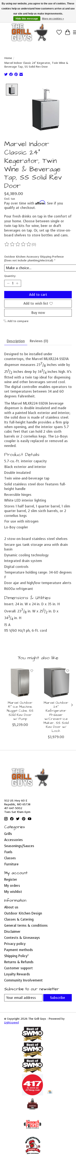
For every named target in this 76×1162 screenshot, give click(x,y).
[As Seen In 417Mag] (32, 1094)
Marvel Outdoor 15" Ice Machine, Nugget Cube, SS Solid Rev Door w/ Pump (20, 710)
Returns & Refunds (19, 962)
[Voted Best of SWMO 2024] (32, 1072)
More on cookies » (53, 18)
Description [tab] (16, 341)
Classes (10, 858)
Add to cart (38, 294)
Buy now (38, 312)
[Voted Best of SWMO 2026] (32, 1040)
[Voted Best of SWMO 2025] (32, 1056)
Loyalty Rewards (17, 974)
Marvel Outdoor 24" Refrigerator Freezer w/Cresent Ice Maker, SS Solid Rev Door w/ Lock (56, 716)
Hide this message (27, 18)
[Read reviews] (18, 244)
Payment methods (18, 950)
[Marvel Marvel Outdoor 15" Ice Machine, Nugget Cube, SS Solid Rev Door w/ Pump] (20, 682)
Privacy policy (15, 944)
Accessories (13, 840)
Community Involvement (23, 980)
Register (10, 879)
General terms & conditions (26, 925)
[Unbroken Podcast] (32, 1133)
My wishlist (13, 892)
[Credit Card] (50, 1092)
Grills (8, 834)
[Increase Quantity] (17, 283)
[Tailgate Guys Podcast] (32, 1111)
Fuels (8, 852)
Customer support (18, 968)
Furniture (11, 864)
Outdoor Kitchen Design (23, 913)
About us (11, 907)
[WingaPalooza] (32, 1155)
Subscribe (57, 998)
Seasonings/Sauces (19, 846)
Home (8, 58)
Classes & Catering (19, 919)
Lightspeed (11, 1022)
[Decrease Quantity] (8, 283)
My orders (12, 885)
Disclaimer (12, 931)
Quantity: (10, 276)
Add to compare (17, 321)
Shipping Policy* (16, 956)
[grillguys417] (29, 32)
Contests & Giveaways (22, 937)
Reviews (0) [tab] (39, 341)
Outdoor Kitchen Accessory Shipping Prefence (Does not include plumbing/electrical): (34, 258)
